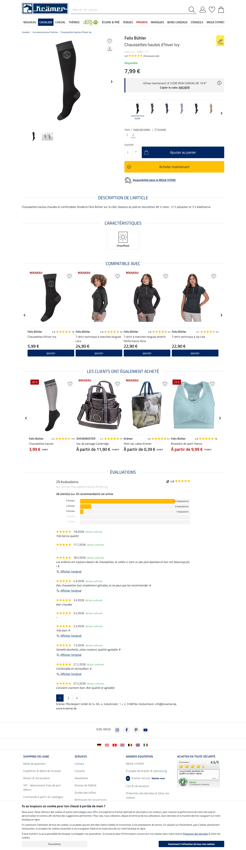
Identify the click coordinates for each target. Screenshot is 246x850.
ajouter (50, 353)
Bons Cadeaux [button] (177, 22)
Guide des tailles (142, 129)
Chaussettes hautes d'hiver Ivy (76, 32)
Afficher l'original (71, 571)
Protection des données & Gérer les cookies (147, 795)
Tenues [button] (128, 22)
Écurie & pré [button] (111, 22)
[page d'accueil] (45, 8)
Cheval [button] (60, 22)
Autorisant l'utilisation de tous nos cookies (191, 844)
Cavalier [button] (45, 22)
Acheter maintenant (174, 166)
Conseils (162, 129)
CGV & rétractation (137, 786)
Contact (79, 763)
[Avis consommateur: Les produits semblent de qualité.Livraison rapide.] (198, 773)
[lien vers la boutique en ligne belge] (131, 745)
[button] (90, 22)
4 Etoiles (70, 506)
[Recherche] (193, 10)
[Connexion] (203, 9)
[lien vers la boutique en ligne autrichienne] (107, 745)
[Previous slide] (25, 81)
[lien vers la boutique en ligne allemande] (100, 745)
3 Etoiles (70, 511)
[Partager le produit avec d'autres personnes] (109, 49)
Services (81, 756)
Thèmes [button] (74, 22)
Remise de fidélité (85, 785)
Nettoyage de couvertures (90, 800)
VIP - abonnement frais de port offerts (42, 787)
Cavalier (26, 32)
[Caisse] (221, 9)
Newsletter (81, 778)
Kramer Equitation (139, 756)
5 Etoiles (70, 500)
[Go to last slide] (25, 315)
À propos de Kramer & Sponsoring (146, 771)
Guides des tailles (85, 792)
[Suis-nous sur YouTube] (145, 730)
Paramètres (54, 844)
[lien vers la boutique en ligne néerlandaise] (123, 745)
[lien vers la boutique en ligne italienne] (146, 745)
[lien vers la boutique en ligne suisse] (115, 745)
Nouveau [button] (29, 22)
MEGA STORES (216, 22)
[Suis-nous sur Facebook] (126, 730)
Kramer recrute (146, 778)
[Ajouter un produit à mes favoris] (109, 41)
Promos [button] (142, 22)
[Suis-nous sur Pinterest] (136, 730)
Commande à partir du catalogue (43, 797)
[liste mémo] (212, 9)
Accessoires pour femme (45, 32)
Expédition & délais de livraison (42, 771)
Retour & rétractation (36, 778)
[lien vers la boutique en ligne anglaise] (138, 745)
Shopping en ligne (36, 756)
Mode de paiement (34, 763)
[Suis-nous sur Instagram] (117, 730)
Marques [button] (157, 22)
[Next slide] (111, 81)
